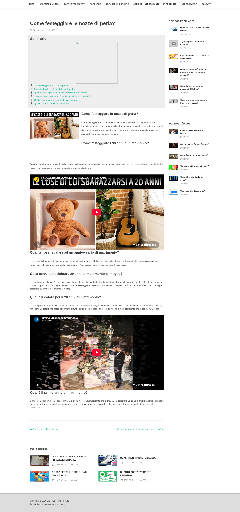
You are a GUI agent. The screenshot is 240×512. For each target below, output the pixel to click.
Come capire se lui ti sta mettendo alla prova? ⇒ (140, 429)
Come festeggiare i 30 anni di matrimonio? (54, 89)
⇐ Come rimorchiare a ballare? (45, 429)
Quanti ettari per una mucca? (194, 155)
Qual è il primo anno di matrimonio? (51, 103)
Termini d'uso (35, 504)
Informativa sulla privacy (54, 504)
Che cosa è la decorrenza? (192, 191)
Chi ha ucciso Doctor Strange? (194, 144)
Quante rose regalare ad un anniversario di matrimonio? (61, 93)
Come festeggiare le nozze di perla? (51, 85)
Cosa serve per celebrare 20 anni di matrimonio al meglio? (62, 96)
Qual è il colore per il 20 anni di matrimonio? (55, 100)
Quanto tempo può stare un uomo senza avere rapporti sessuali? (193, 72)
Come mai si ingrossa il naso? (194, 166)
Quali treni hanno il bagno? (138, 458)
